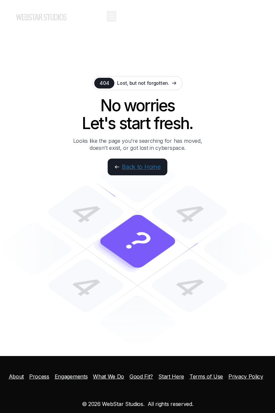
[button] (112, 16)
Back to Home (141, 166)
